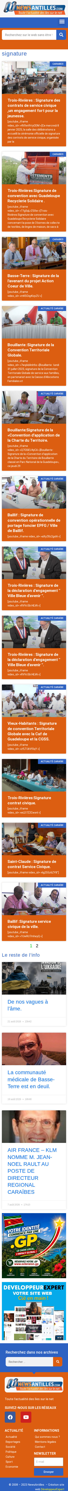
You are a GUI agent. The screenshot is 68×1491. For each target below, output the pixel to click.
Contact (40, 1447)
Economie (12, 1466)
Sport (9, 1461)
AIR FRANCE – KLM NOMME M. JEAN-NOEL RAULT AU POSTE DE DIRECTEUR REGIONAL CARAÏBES (32, 1171)
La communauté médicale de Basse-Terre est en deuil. (31, 1079)
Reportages (13, 1442)
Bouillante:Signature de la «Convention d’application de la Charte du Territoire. (34, 435)
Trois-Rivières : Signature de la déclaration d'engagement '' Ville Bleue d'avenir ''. (34, 590)
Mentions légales (45, 1442)
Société (10, 1447)
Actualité (11, 1437)
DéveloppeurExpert (52, 1489)
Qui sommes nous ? (47, 1437)
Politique (11, 1451)
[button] (62, 21)
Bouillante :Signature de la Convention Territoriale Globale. (31, 350)
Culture (10, 1456)
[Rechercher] (61, 35)
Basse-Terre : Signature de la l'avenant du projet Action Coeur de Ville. (33, 281)
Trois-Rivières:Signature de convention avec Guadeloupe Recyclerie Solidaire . (34, 195)
